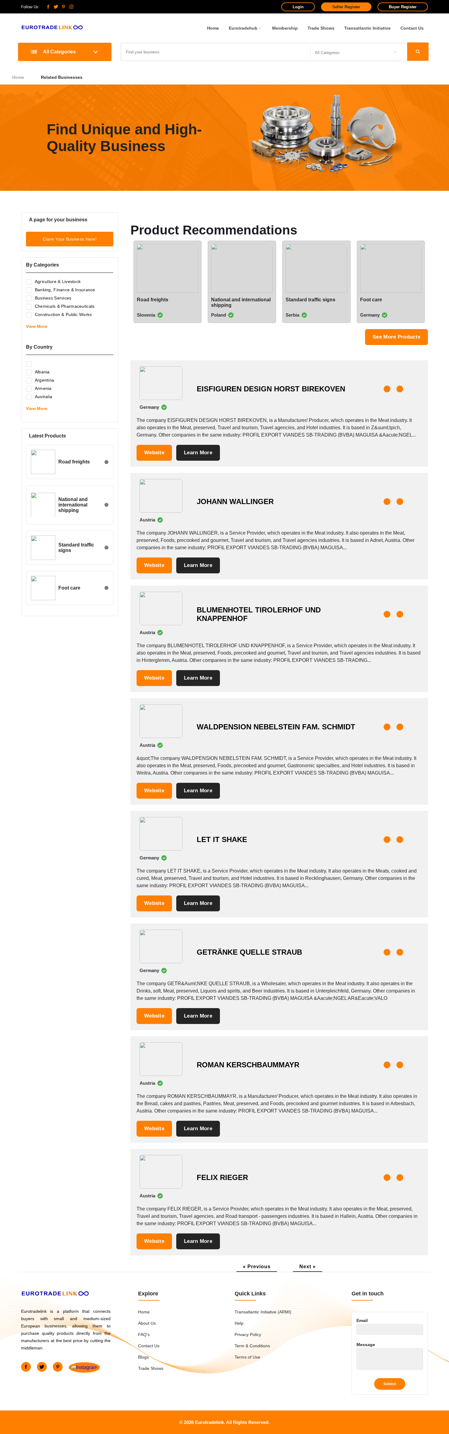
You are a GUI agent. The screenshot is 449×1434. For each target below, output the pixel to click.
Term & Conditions (252, 1345)
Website (154, 453)
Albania (42, 371)
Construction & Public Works (63, 314)
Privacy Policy (248, 1334)
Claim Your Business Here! (70, 239)
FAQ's (144, 1334)
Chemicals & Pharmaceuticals (65, 306)
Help (239, 1323)
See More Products (396, 337)
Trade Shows (321, 28)
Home (213, 28)
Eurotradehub (243, 28)
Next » (307, 1266)
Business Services (53, 298)
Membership (285, 28)
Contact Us (412, 28)
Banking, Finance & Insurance (65, 289)
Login (298, 7)
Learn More (198, 453)
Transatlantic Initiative (367, 28)
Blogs (143, 1357)
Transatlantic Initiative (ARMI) (263, 1311)
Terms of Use (247, 1357)
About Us (147, 1323)
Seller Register (346, 7)
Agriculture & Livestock (58, 281)
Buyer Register (403, 7)
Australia (44, 396)
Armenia (43, 388)
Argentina (44, 380)
